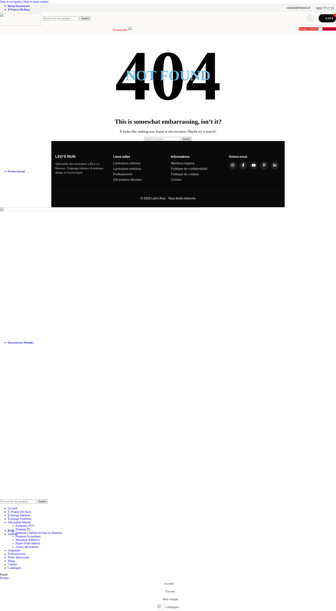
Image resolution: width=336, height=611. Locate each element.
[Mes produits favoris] (310, 18)
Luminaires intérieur (127, 163)
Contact (176, 179)
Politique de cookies (185, 174)
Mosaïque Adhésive (28, 539)
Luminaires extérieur (127, 168)
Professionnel (122, 174)
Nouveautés (120, 30)
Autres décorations (27, 546)
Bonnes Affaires (308, 29)
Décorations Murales (127, 179)
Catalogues (329, 29)
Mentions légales (182, 163)
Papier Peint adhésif (28, 543)
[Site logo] (20, 24)
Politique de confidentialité (189, 168)
